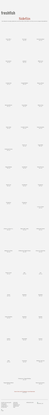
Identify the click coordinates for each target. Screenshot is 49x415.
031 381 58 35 (4, 407)
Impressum (16, 406)
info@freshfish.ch (4, 406)
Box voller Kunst (26, 5)
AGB (14, 407)
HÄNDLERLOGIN (29, 402)
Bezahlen (15, 403)
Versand (15, 402)
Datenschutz (16, 404)
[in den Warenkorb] (9, 41)
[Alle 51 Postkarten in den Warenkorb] (25, 394)
